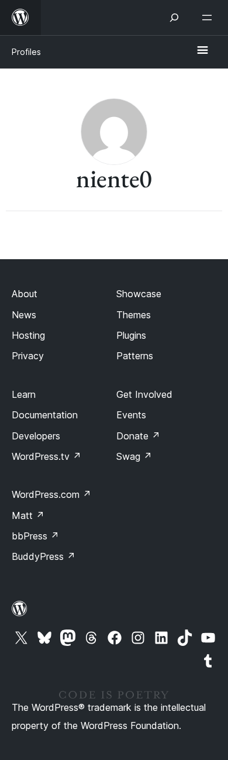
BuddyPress (43, 556)
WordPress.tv (46, 456)
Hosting (28, 335)
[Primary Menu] (202, 51)
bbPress (35, 536)
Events (131, 415)
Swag (134, 456)
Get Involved (144, 394)
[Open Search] (174, 17)
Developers (36, 436)
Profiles (26, 52)
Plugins (131, 335)
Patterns (134, 356)
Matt (28, 515)
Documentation (45, 415)
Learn (24, 394)
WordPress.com (51, 494)
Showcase (138, 294)
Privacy (28, 356)
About (24, 294)
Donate (138, 436)
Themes (133, 315)
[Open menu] (209, 17)
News (24, 315)
